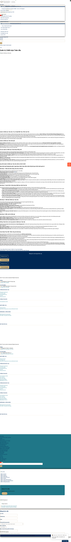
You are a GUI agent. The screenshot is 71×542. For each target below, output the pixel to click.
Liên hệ (1, 39)
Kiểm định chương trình (5, 17)
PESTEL (15, 171)
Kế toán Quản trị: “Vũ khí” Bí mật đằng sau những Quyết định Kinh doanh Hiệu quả (14, 250)
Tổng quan (2, 453)
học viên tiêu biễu (3, 441)
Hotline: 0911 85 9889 (5, 282)
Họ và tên (1, 513)
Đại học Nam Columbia (5, 10)
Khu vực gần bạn (3, 525)
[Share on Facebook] (1, 247)
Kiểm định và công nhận (4, 443)
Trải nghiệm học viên (4, 33)
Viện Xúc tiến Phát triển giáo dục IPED (7, 12)
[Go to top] (1, 433)
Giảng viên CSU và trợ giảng (5, 440)
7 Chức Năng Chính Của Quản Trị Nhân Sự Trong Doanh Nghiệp (11, 249)
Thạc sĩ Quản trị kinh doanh (7, 25)
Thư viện (1, 457)
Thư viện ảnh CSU (3, 458)
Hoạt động (2, 452)
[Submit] (1, 43)
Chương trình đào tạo (4, 21)
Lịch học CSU (3, 34)
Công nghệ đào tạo (3, 444)
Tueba (1, 438)
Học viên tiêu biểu (4, 29)
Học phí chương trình (4, 37)
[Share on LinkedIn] (5, 247)
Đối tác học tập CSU (4, 19)
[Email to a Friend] (3, 247)
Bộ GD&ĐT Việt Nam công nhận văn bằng (9, 507)
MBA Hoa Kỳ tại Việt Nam (4, 448)
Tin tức (1, 38)
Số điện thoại (2, 516)
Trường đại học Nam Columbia (5, 437)
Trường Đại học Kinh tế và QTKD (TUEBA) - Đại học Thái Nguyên (13, 8)
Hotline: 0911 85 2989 (5, 287)
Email (1, 519)
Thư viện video (2, 459)
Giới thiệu (2, 4)
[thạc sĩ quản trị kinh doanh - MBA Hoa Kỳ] (5, 45)
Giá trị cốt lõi (4, 14)
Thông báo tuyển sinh (4, 31)
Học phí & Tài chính (3, 451)
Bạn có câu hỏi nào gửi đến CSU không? (7, 528)
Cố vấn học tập (2, 445)
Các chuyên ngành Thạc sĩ (5, 27)
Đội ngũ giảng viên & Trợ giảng (6, 16)
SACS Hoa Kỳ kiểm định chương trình (10, 505)
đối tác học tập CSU (3, 454)
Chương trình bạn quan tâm (4, 522)
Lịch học (1, 456)
